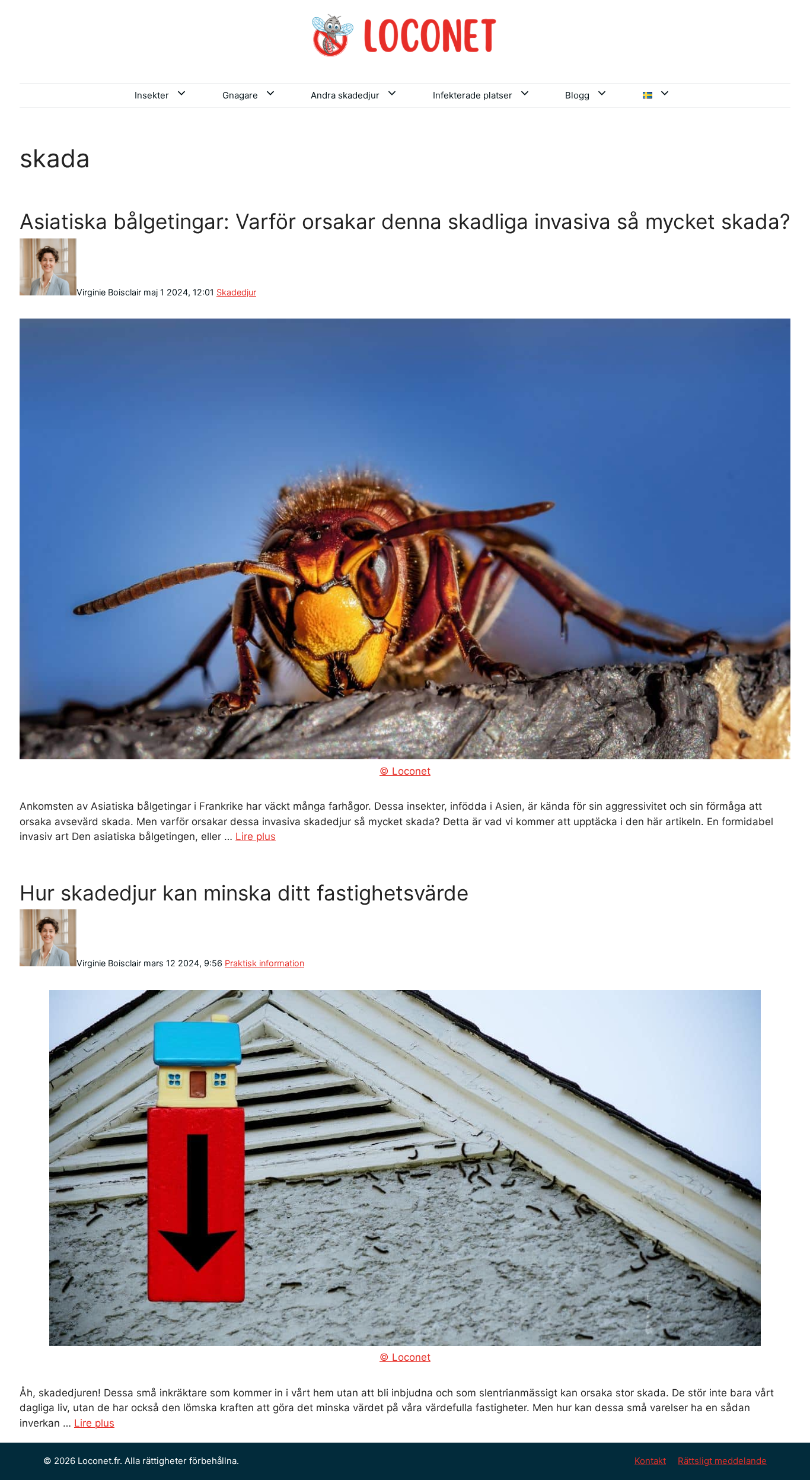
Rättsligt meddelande (722, 1460)
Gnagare (240, 95)
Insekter (152, 95)
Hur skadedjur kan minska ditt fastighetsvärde (244, 892)
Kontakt (650, 1460)
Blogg (577, 95)
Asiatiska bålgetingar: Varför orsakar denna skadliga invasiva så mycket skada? (405, 221)
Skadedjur (236, 292)
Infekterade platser (472, 95)
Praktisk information (264, 963)
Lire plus (255, 836)
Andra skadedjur (345, 95)
